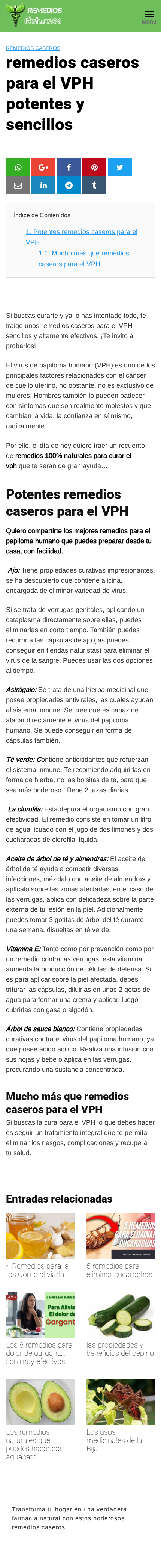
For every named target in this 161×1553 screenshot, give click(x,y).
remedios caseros (33, 48)
